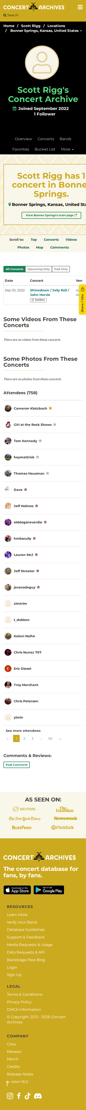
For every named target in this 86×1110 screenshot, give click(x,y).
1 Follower (44, 114)
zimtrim (20, 603)
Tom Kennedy (25, 441)
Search (12, 15)
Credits (13, 1066)
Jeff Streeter (24, 571)
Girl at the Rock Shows (33, 425)
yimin (18, 717)
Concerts (46, 139)
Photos (23, 247)
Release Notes (20, 1074)
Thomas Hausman (29, 473)
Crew (11, 1044)
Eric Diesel (22, 669)
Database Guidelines (26, 929)
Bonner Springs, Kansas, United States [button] (45, 30)
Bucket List (45, 149)
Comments (59, 247)
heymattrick (24, 457)
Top (34, 240)
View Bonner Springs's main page (50, 215)
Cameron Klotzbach (30, 408)
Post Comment (17, 764)
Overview (23, 139)
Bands (65, 139)
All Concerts (14, 269)
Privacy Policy (19, 1002)
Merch (13, 1059)
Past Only (61, 269)
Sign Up (14, 975)
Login (12, 967)
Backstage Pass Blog (26, 960)
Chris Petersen (26, 701)
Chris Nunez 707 (28, 652)
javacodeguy (24, 587)
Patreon (14, 1052)
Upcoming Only (39, 269)
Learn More (17, 915)
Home (8, 26)
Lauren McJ (23, 555)
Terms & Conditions (24, 994)
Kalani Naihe (24, 636)
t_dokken (22, 620)
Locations (56, 26)
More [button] (66, 149)
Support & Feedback (26, 937)
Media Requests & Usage (30, 945)
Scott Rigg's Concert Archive (43, 94)
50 (50, 738)
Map (39, 247)
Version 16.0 (17, 1082)
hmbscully (22, 538)
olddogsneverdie (28, 522)
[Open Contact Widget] (7, 1083)
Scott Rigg (31, 26)
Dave (18, 490)
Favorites (20, 149)
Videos (71, 240)
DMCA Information (24, 1009)
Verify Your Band (22, 922)
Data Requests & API (26, 952)
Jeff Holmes (23, 506)
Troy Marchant (26, 685)
